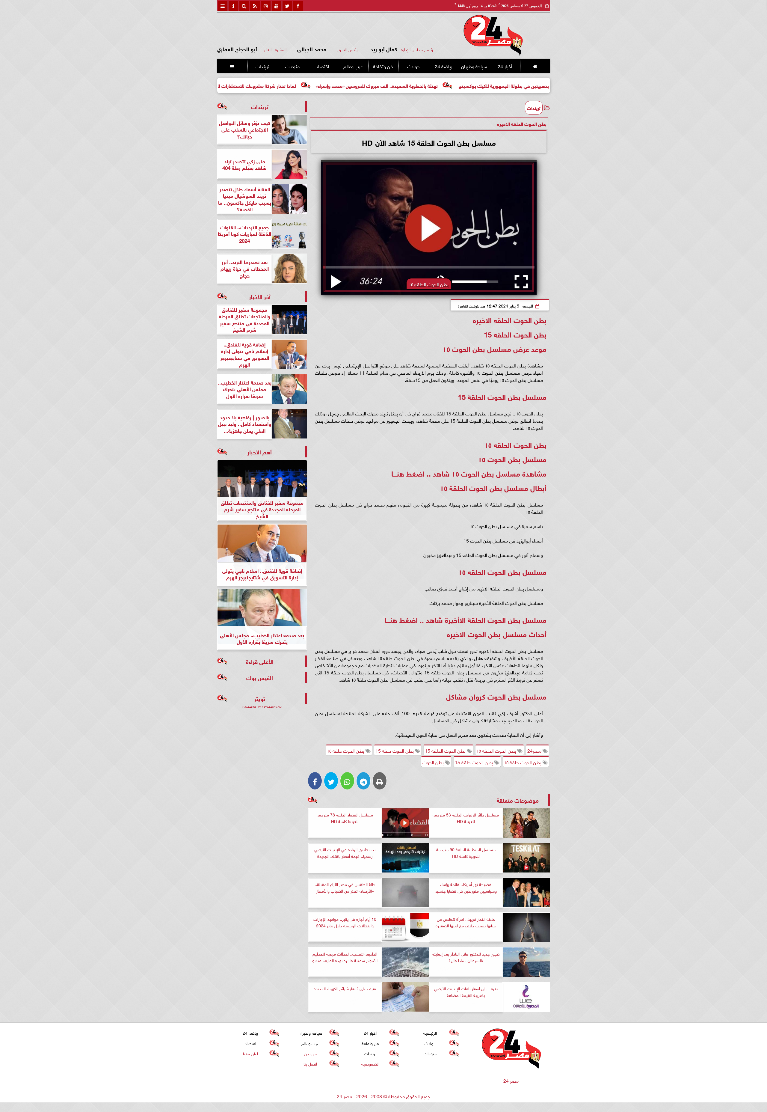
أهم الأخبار (259, 451)
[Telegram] (363, 780)
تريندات (262, 66)
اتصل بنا (310, 1063)
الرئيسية (430, 1032)
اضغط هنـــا (408, 472)
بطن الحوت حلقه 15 (395, 750)
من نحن (310, 1053)
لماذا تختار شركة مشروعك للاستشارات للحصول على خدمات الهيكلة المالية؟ (278, 85)
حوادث (413, 66)
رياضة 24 (443, 66)
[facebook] (298, 6)
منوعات (292, 66)
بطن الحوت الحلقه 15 (446, 750)
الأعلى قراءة (260, 661)
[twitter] (287, 6)
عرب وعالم (353, 66)
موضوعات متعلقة (518, 800)
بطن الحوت (433, 762)
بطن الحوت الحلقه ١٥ (497, 750)
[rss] (255, 6)
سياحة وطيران (474, 66)
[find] (244, 6)
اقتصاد (322, 66)
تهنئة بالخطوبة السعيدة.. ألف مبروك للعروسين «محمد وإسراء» (432, 85)
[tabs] (222, 6)
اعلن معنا (250, 1053)
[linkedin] (266, 6)
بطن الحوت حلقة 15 (474, 762)
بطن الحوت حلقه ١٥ (346, 750)
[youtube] (276, 6)
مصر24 (535, 750)
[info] (233, 6)
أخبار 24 (504, 66)
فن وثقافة (383, 66)
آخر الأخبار (260, 296)
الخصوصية (370, 1063)
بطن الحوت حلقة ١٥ (523, 762)
